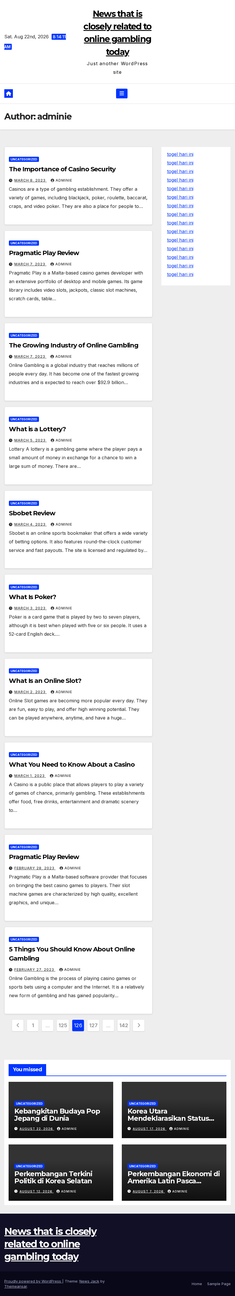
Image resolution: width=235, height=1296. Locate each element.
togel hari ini (180, 163)
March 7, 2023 (30, 264)
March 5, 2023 (30, 440)
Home (197, 1283)
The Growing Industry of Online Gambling (73, 345)
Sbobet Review (32, 513)
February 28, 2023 (35, 868)
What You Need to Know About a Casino (71, 764)
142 (123, 1025)
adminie (64, 180)
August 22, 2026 (36, 1129)
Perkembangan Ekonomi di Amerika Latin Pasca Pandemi (174, 1181)
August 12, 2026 (36, 1191)
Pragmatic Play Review (44, 253)
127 (93, 1025)
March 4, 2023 (30, 524)
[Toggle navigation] (122, 93)
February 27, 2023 (34, 969)
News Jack (89, 1281)
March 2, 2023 (30, 692)
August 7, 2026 (149, 1191)
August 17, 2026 (150, 1129)
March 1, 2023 (30, 776)
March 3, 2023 (30, 608)
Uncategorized (24, 159)
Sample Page (219, 1283)
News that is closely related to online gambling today (50, 1244)
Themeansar (15, 1286)
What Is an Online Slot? (45, 681)
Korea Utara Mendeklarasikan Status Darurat (168, 1118)
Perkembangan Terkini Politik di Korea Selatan (53, 1177)
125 (62, 1025)
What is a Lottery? (37, 429)
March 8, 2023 (30, 180)
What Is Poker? (32, 597)
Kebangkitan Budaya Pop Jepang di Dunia (57, 1114)
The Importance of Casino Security (62, 169)
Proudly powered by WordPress (33, 1281)
